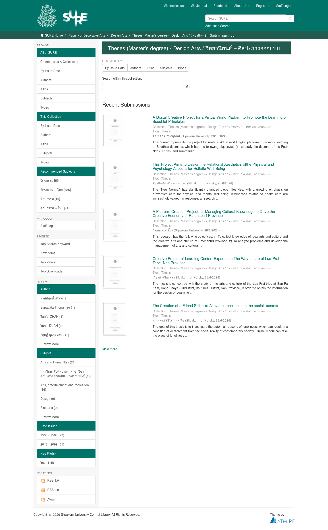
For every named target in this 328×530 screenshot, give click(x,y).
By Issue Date (50, 70)
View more (109, 348)
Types (44, 107)
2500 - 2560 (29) (52, 435)
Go (188, 86)
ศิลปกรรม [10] (50, 198)
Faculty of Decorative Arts (87, 35)
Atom (51, 499)
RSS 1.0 (53, 480)
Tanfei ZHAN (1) (51, 316)
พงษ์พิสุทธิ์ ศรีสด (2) (54, 298)
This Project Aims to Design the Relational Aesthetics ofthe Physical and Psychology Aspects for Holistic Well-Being (213, 166)
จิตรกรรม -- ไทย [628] (55, 189)
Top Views (47, 262)
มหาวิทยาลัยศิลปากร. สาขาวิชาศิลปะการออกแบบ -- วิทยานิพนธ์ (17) (65, 373)
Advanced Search (217, 25)
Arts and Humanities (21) (58, 362)
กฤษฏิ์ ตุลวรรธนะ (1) (54, 334)
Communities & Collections (59, 61)
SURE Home (54, 35)
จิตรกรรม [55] (50, 180)
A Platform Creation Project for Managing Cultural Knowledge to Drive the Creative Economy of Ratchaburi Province (214, 213)
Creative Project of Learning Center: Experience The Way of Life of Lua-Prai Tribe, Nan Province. (216, 260)
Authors (45, 80)
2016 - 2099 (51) (52, 444)
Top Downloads (51, 271)
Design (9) (47, 398)
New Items (47, 253)
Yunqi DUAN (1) (51, 325)
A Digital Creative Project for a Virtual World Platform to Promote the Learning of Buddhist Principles (220, 119)
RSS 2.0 (53, 489)
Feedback (221, 5)
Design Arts (119, 35)
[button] (242, 5)
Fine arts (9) (49, 407)
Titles (44, 89)
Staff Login (47, 225)
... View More (49, 344)
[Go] (290, 18)
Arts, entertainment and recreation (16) (64, 387)
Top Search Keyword (55, 243)
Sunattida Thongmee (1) (57, 307)
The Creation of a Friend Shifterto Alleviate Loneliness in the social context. (216, 305)
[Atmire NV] (282, 519)
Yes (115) (47, 462)
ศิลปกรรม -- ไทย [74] (54, 208)
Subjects (46, 98)
